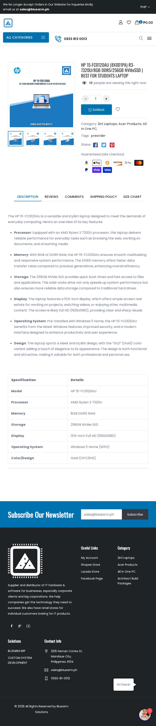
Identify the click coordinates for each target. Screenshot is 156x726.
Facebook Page (92, 578)
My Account (89, 558)
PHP (143, 7)
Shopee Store (90, 565)
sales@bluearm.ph (64, 670)
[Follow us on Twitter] (103, 145)
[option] (15, 139)
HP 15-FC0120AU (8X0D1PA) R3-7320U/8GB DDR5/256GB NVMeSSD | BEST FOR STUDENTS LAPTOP (112, 70)
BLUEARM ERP (16, 651)
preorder (98, 135)
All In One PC (126, 572)
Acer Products (129, 124)
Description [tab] (27, 196)
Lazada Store (90, 572)
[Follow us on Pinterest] (112, 145)
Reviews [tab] (51, 196)
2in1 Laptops (107, 124)
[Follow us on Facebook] (95, 145)
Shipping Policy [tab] (103, 196)
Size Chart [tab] (132, 196)
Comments (74, 196)
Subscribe (135, 514)
